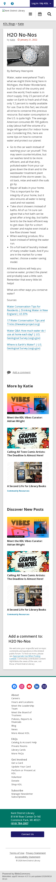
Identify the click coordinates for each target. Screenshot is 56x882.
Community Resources (18, 491)
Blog (13, 725)
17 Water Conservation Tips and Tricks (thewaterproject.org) (26, 322)
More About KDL (20, 733)
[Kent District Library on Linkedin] (36, 686)
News (14, 729)
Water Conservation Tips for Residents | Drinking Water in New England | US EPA (27, 310)
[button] (4, 3)
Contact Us (27, 834)
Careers (15, 698)
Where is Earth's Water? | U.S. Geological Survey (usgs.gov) (24, 346)
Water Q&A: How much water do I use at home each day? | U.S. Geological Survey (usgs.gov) (26, 334)
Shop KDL (16, 784)
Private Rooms (19, 746)
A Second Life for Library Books (26, 486)
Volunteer (16, 776)
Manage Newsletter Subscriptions (22, 795)
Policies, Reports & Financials (21, 720)
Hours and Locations (22, 701)
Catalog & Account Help (24, 742)
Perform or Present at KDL (23, 772)
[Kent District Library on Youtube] (29, 686)
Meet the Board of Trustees (21, 714)
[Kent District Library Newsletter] (44, 686)
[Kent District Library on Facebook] (14, 686)
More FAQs (17, 753)
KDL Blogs (9, 24)
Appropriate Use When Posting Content (24, 657)
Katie (21, 24)
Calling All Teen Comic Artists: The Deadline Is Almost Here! (26, 453)
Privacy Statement (36, 853)
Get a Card (17, 762)
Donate (15, 780)
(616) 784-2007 (19, 823)
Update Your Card (21, 766)
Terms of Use (16, 853)
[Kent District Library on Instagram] (21, 686)
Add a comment (21, 372)
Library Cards (18, 749)
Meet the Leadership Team (22, 707)
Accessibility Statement (27, 856)
